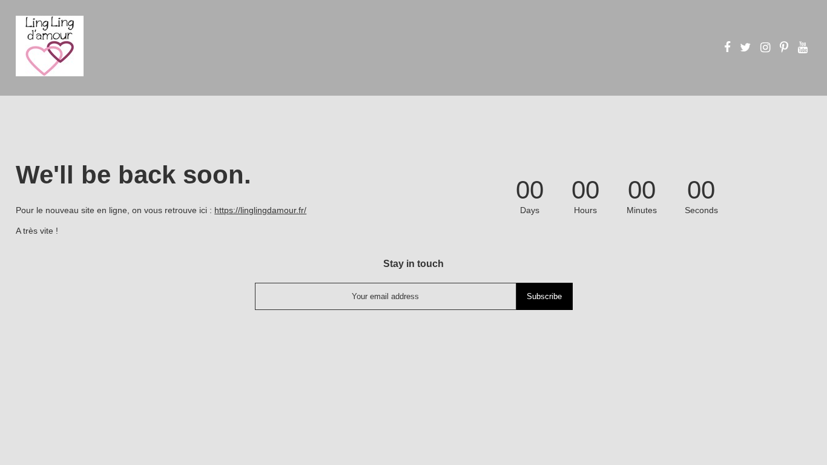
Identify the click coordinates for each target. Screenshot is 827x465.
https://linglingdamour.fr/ (260, 210)
